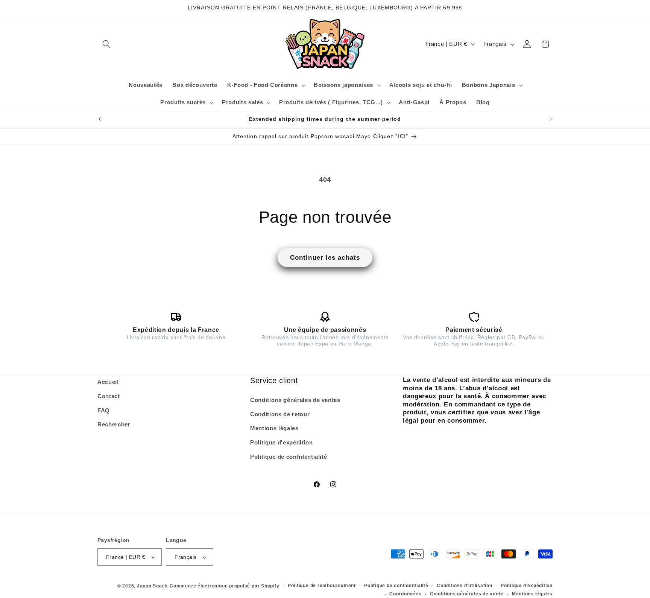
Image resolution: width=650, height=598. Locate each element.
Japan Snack (152, 586)
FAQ (103, 410)
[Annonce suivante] (550, 119)
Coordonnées (405, 593)
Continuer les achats (325, 257)
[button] (106, 44)
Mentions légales (274, 428)
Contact (108, 396)
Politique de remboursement (322, 585)
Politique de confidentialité (288, 456)
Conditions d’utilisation (464, 585)
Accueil (108, 382)
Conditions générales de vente (466, 593)
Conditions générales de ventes (295, 400)
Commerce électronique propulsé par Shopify (224, 586)
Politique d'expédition (281, 442)
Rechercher (114, 424)
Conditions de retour (280, 414)
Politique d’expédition (527, 585)
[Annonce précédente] (99, 119)
